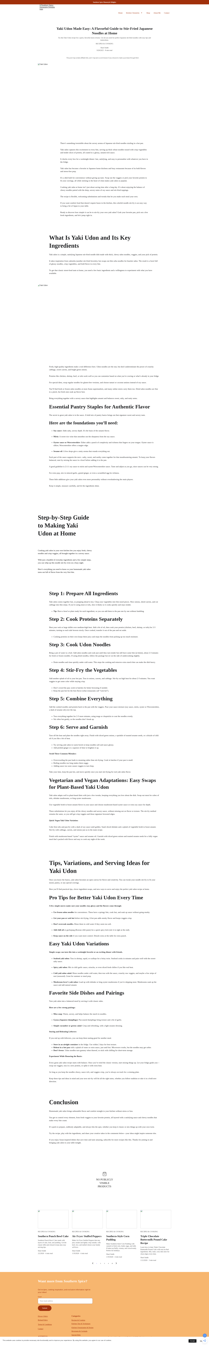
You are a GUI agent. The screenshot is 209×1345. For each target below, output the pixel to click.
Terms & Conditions (45, 1324)
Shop (148, 13)
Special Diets (76, 1335)
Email (40, 1297)
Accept (192, 1341)
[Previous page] (93, 1263)
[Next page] (116, 1263)
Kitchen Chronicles (132, 13)
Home (120, 13)
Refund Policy (43, 1320)
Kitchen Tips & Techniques (81, 1324)
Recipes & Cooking (78, 1320)
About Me (157, 13)
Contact (166, 13)
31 (112, 1263)
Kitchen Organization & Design (82, 1328)
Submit (44, 1308)
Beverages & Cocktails (79, 1331)
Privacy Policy (43, 1316)
